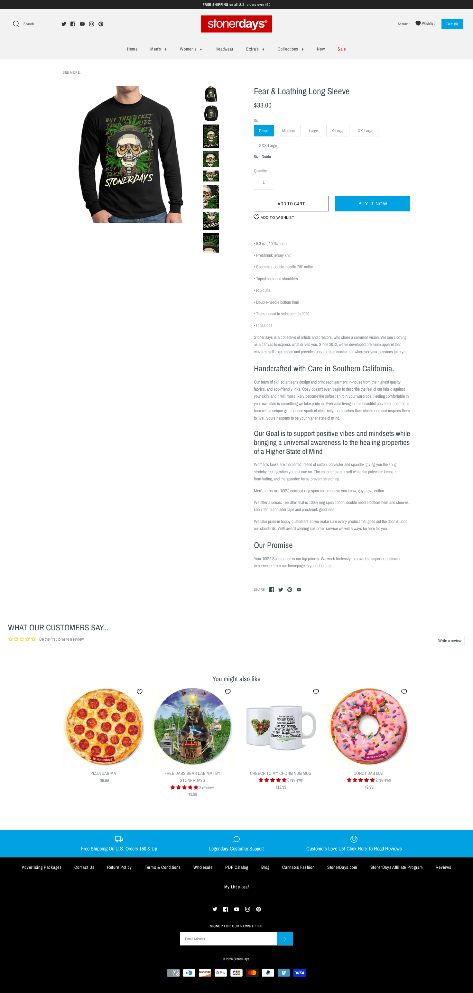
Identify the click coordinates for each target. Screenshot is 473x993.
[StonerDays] (236, 19)
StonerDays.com (342, 867)
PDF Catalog (236, 867)
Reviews (443, 867)
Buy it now (372, 203)
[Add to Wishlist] (139, 692)
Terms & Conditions (163, 867)
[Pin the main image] (289, 589)
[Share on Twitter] (280, 589)
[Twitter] (63, 24)
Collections (291, 49)
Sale (342, 49)
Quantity (260, 170)
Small (264, 131)
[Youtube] (82, 24)
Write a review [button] (449, 641)
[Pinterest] (100, 24)
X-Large (337, 131)
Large (313, 131)
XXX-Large (268, 145)
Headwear (225, 49)
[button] (185, 787)
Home (132, 49)
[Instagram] (91, 24)
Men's (158, 49)
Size (257, 120)
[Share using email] (298, 589)
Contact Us (84, 867)
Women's (191, 49)
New (321, 49)
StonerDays (241, 958)
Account (404, 23)
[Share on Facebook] (271, 589)
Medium (288, 131)
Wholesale (202, 867)
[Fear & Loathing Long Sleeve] (131, 154)
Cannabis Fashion (298, 867)
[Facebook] (72, 24)
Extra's (255, 49)
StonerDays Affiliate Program (396, 867)
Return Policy (119, 867)
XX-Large (365, 131)
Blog (265, 867)
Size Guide (262, 156)
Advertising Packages (42, 867)
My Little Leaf (236, 887)
